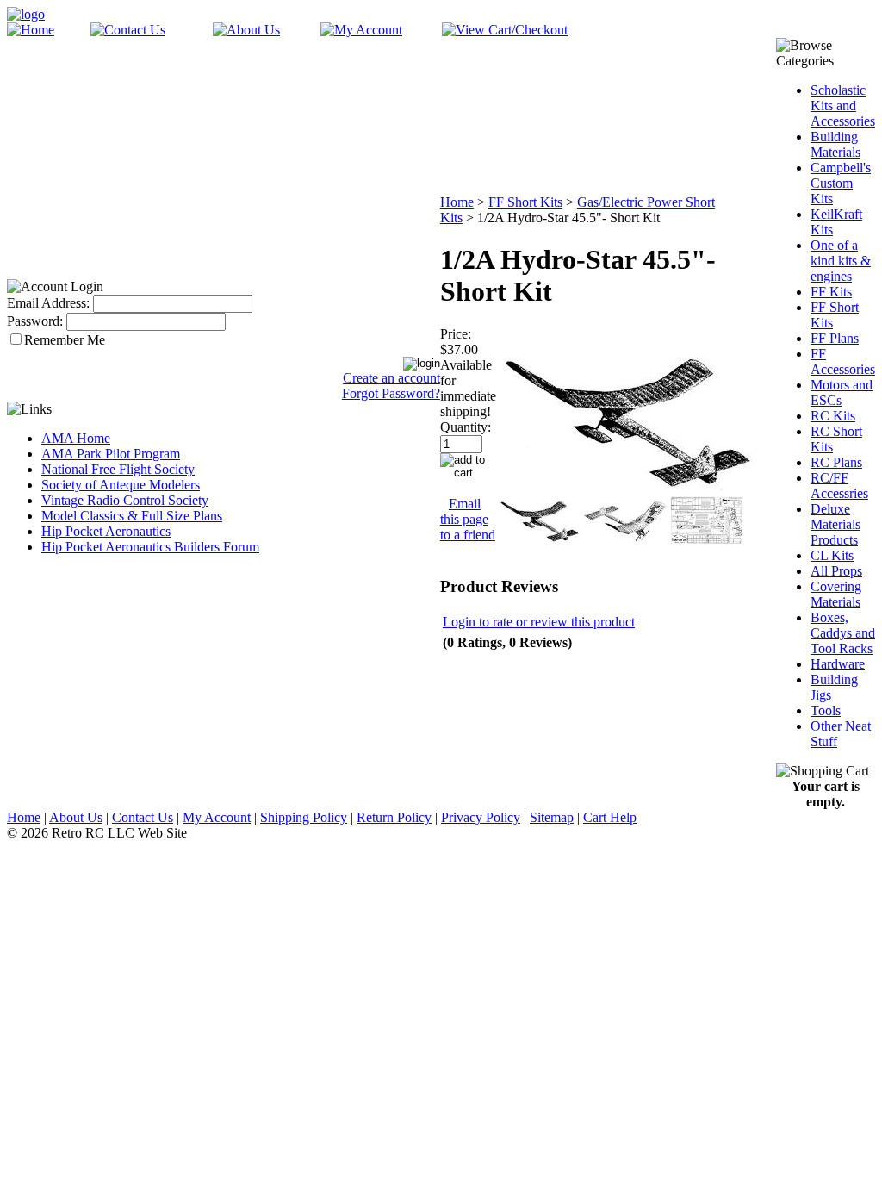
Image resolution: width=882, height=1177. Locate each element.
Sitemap (552, 817)
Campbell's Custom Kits (841, 183)
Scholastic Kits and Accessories (843, 105)
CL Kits (832, 555)
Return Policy (394, 817)
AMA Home (75, 438)
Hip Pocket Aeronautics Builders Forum (150, 546)
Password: (35, 321)
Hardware (838, 664)
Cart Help (610, 817)
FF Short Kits (525, 202)
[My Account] (361, 29)
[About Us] (246, 29)
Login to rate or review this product (539, 621)
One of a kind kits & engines (841, 260)
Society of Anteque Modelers (120, 484)
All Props (836, 571)
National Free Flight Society (118, 469)
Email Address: (48, 303)
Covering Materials (836, 594)
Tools (826, 710)
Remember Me (64, 340)
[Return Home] (26, 14)
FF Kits (831, 291)
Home (457, 202)
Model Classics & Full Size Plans (131, 515)
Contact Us (142, 817)
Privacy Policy (480, 817)
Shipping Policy (303, 817)
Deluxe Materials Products (835, 524)
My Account (217, 817)
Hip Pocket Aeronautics (106, 531)
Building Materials (835, 144)
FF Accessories (843, 361)
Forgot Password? (391, 393)
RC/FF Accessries (839, 485)
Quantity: (465, 427)
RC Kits (833, 415)
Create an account (391, 378)
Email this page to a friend (467, 519)
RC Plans (836, 462)
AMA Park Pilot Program (110, 453)
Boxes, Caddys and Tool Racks (843, 633)
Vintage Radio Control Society (124, 500)
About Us (75, 817)
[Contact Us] (127, 29)
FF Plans (835, 338)
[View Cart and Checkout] (505, 29)
